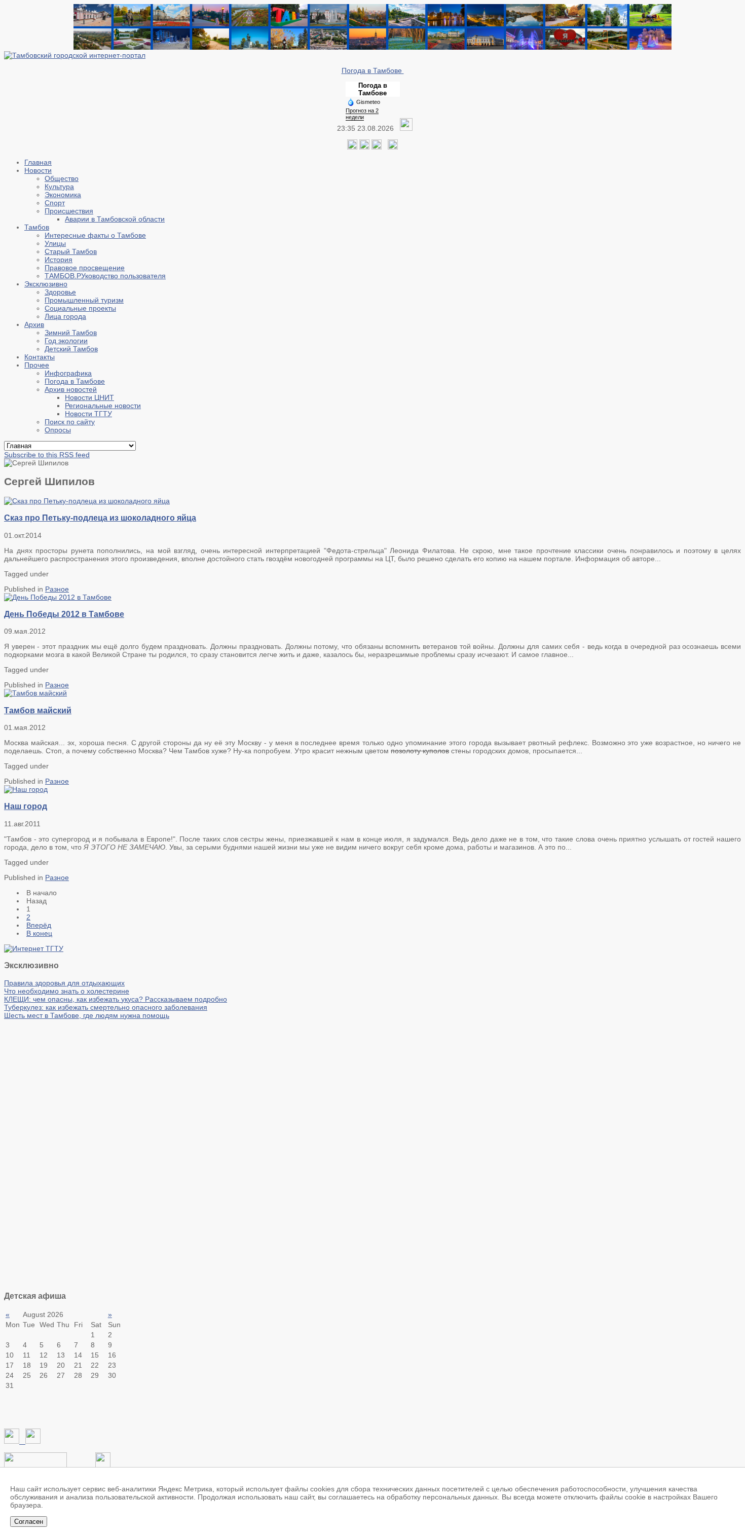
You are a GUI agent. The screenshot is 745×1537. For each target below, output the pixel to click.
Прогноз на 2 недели (362, 113)
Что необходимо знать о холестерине (66, 991)
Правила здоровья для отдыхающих (64, 983)
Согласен (28, 1521)
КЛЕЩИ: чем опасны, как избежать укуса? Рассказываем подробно (115, 999)
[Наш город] (26, 789)
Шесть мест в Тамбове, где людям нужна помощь (86, 1015)
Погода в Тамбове (373, 70)
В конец (39, 933)
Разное (57, 589)
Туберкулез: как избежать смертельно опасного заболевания (105, 1007)
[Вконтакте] (352, 147)
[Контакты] (35, 1465)
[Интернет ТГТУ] (33, 948)
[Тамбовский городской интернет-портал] (74, 55)
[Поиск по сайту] (393, 147)
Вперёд (38, 925)
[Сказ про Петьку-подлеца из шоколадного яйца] (87, 501)
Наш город (25, 806)
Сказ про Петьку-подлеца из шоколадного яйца (100, 517)
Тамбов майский (37, 710)
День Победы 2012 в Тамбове (64, 613)
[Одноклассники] (364, 147)
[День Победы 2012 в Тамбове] (57, 597)
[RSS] (376, 147)
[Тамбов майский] (35, 693)
